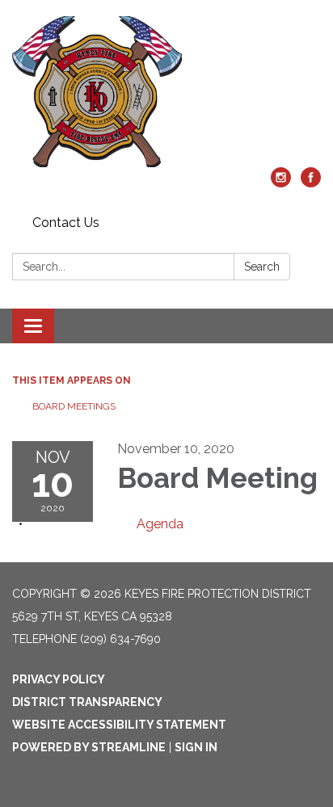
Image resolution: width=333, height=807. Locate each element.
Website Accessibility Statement (119, 724)
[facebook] (311, 183)
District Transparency (87, 702)
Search (262, 266)
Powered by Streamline (89, 747)
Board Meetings (74, 406)
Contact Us (65, 222)
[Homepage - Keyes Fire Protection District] (166, 91)
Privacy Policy (58, 679)
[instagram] (281, 183)
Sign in (196, 747)
